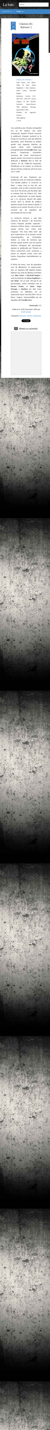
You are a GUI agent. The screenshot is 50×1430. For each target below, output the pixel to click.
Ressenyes (37, 316)
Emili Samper (26, 312)
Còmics (29, 316)
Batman (23, 316)
